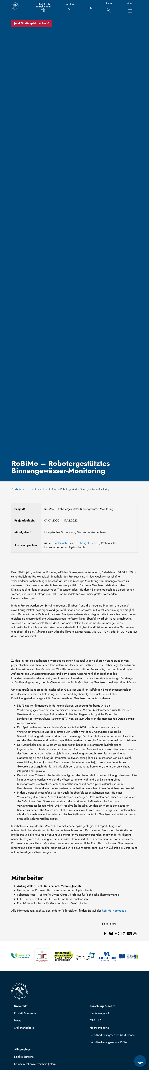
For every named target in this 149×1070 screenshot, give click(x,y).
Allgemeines (22, 1049)
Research (39, 489)
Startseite (17, 489)
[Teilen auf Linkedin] (123, 933)
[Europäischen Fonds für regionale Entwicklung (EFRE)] (128, 956)
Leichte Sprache (24, 1057)
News (17, 1020)
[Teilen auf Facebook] (104, 933)
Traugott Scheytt (89, 543)
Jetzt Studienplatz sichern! (31, 23)
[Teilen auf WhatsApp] (117, 933)
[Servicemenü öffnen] (140, 1061)
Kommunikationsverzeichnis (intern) (35, 1064)
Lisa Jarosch (60, 543)
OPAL (93, 1020)
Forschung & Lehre (102, 1006)
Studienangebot (99, 1013)
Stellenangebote (24, 1028)
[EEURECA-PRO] (107, 956)
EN (90, 8)
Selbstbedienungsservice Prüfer (109, 1042)
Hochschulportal (100, 1028)
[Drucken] (135, 933)
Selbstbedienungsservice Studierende (112, 1035)
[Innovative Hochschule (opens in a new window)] (85, 956)
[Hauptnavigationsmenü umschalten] (130, 10)
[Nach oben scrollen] (140, 1046)
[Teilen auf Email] (129, 933)
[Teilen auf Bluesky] (111, 933)
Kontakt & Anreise (25, 1013)
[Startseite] (15, 6)
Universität (21, 1006)
